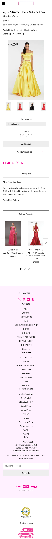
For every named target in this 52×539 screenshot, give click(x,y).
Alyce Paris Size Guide (12, 182)
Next (45, 242)
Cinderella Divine (26, 394)
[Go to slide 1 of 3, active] (20, 269)
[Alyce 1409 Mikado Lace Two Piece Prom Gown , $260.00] (36, 233)
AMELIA (26, 414)
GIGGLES (26, 333)
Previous (3, 242)
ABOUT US (26, 313)
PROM (26, 361)
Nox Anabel (26, 398)
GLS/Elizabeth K (26, 402)
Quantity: (26, 131)
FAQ (26, 321)
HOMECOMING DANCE (26, 365)
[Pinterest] (22, 163)
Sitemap (26, 349)
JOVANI (26, 430)
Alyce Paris (26, 410)
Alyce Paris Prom (26, 422)
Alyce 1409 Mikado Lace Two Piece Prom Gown (36, 256)
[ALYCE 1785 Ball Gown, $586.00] (13, 233)
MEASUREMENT (26, 341)
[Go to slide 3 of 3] (29, 269)
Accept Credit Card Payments (26, 517)
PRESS (26, 329)
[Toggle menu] (3, 3)
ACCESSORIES (26, 377)
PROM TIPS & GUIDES (26, 337)
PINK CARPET (26, 345)
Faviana (26, 418)
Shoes (26, 381)
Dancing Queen (26, 426)
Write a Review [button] (36, 24)
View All (26, 434)
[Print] (13, 163)
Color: (26, 119)
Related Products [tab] (26, 214)
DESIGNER (26, 373)
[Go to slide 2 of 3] (24, 269)
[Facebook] (4, 163)
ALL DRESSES (26, 357)
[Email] (8, 163)
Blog (26, 309)
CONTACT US (26, 317)
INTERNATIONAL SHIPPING (26, 325)
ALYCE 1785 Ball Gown (13, 253)
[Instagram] (28, 299)
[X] (17, 163)
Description (26, 173)
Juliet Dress (26, 406)
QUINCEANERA (26, 369)
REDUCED (26, 385)
